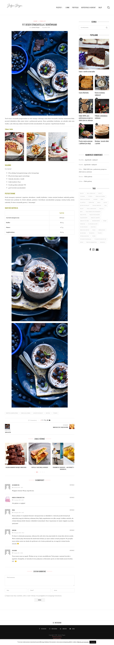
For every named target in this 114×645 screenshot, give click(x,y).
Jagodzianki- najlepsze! (91, 160)
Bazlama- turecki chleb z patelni (102, 142)
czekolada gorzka (25, 413)
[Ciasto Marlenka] (86, 83)
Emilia (13, 510)
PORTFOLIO (75, 7)
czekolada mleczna (85, 199)
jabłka (98, 202)
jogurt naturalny (38, 413)
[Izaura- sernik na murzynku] (94, 54)
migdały (101, 208)
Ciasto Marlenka (84, 93)
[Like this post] (42, 420)
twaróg (55, 413)
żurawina (102, 242)
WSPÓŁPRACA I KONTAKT (88, 7)
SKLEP (100, 7)
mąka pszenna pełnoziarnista (93, 211)
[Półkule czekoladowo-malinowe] (102, 106)
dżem (102, 199)
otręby (105, 220)
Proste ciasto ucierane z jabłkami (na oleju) (85, 142)
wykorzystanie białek (85, 239)
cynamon (82, 196)
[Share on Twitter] (45, 420)
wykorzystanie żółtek (100, 239)
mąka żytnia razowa (94, 214)
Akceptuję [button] (93, 642)
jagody (105, 202)
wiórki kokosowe (84, 236)
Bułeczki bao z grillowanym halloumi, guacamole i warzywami (63, 468)
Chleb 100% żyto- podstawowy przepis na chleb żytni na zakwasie (86, 118)
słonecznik (83, 233)
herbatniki (91, 202)
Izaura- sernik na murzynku (87, 71)
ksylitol (48, 413)
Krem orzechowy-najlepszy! (100, 94)
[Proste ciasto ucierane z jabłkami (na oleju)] (86, 131)
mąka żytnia (83, 214)
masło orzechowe (91, 208)
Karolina (14, 530)
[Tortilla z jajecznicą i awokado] (16, 454)
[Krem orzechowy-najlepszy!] (102, 83)
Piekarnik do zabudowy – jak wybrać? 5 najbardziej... (39, 468)
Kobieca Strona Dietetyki (18, 497)
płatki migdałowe (93, 224)
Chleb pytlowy (88, 177)
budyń (100, 193)
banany (82, 193)
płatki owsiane (84, 227)
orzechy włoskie (84, 220)
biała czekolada (91, 193)
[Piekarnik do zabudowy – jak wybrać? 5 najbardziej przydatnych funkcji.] (40, 454)
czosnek (95, 199)
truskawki (91, 233)
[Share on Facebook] (44, 420)
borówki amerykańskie (12, 413)
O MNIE (67, 7)
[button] (7, 457)
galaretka (83, 202)
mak (105, 205)
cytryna (90, 196)
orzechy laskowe (95, 217)
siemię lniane (102, 230)
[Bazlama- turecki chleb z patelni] (102, 131)
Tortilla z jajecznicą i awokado (15, 467)
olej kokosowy (84, 217)
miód (81, 211)
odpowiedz (72, 485)
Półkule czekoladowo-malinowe (101, 117)
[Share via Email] (49, 420)
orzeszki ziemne (96, 220)
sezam (93, 230)
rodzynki (93, 227)
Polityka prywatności (57, 637)
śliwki (81, 242)
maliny (82, 208)
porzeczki (82, 224)
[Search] (108, 7)
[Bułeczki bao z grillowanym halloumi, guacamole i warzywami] (63, 454)
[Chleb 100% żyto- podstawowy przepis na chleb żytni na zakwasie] (86, 106)
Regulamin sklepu (57, 638)
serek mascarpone (84, 230)
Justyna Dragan (35, 27)
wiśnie (93, 236)
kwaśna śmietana (97, 205)
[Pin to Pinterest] (47, 420)
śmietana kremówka (91, 242)
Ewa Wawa (14, 550)
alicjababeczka (15, 485)
